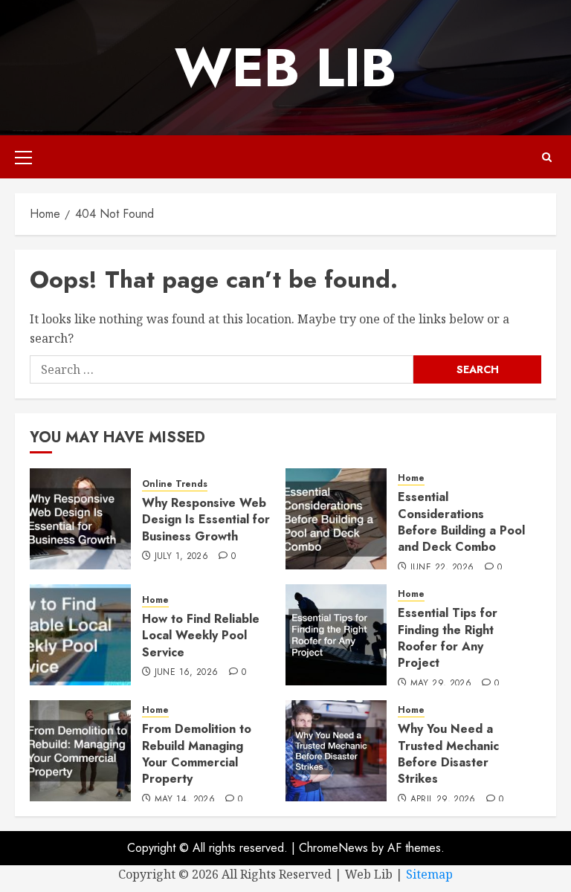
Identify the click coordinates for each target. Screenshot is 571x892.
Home (411, 478)
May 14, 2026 (185, 800)
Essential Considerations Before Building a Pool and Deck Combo (461, 521)
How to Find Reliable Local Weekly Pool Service (200, 635)
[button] (23, 157)
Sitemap (429, 874)
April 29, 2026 (443, 800)
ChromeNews (333, 847)
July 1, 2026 (181, 557)
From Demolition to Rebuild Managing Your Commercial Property (196, 753)
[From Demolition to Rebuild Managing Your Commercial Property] (80, 750)
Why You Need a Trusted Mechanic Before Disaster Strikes (448, 753)
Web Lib (285, 67)
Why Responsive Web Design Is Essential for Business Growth (206, 519)
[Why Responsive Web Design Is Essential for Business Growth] (80, 518)
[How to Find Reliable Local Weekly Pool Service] (80, 634)
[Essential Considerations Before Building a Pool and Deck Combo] (336, 518)
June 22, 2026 (442, 568)
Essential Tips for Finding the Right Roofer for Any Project (447, 637)
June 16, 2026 (187, 673)
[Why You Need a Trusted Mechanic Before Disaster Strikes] (336, 750)
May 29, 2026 (440, 684)
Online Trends (174, 484)
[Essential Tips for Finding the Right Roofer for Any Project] (336, 634)
